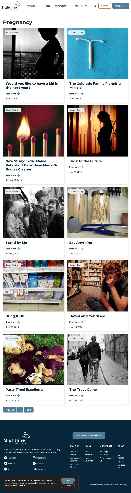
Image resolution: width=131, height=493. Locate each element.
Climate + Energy (76, 110)
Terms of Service (95, 485)
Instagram (41, 457)
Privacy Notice (108, 485)
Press (47, 5)
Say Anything (80, 243)
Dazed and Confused (87, 316)
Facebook (12, 457)
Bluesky (11, 463)
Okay (68, 480)
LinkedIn (40, 463)
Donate (104, 5)
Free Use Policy (121, 485)
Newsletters (120, 5)
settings (24, 485)
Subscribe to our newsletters (89, 435)
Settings (67, 486)
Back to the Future (85, 161)
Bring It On (15, 316)
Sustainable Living (13, 32)
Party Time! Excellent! (24, 389)
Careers (121, 461)
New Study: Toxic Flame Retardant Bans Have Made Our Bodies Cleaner (33, 165)
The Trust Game (83, 389)
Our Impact (60, 5)
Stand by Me (16, 243)
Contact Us (41, 469)
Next (28, 409)
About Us (79, 5)
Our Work (31, 5)
